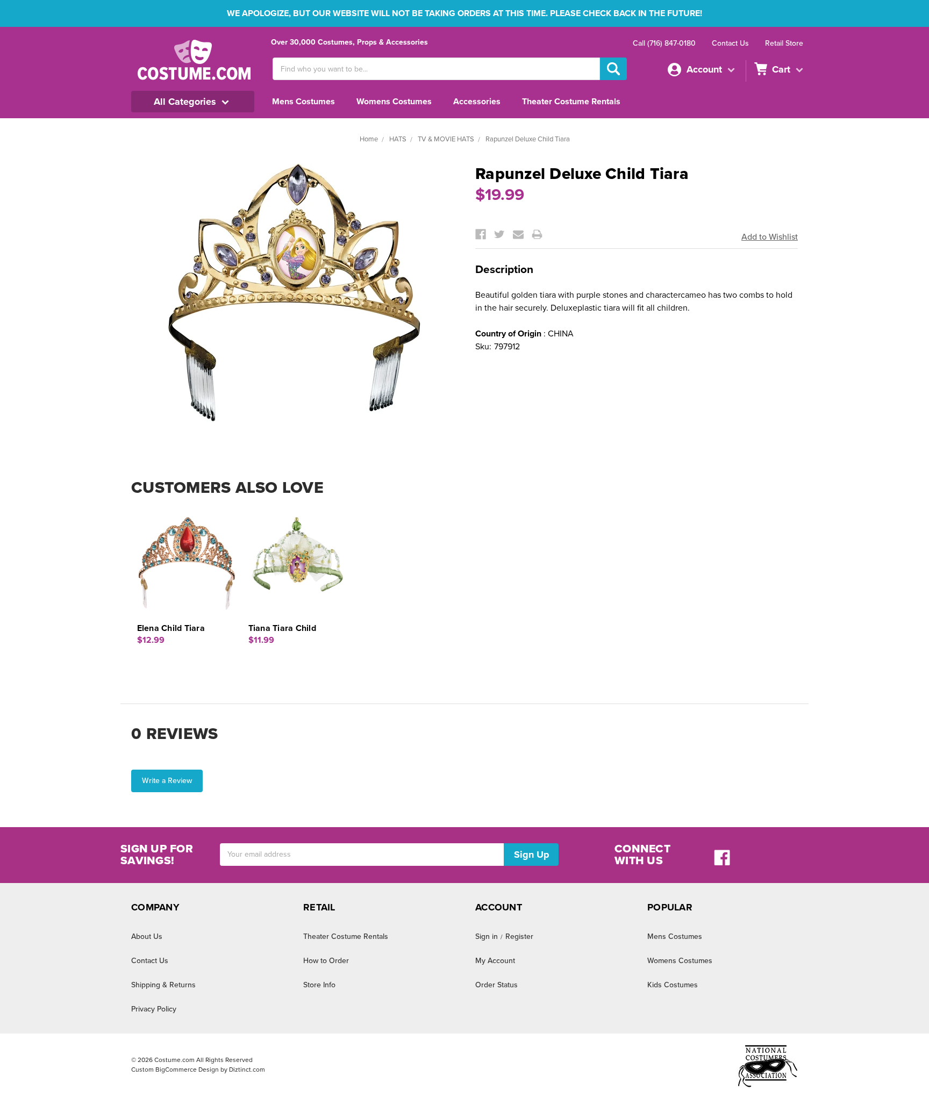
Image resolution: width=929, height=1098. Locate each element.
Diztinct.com (247, 1069)
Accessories (477, 101)
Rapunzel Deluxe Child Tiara (527, 139)
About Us (146, 936)
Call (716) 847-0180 (664, 43)
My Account (495, 960)
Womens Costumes (394, 101)
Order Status (496, 984)
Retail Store (784, 43)
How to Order (326, 960)
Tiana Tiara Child (282, 628)
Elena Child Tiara (171, 628)
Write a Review (167, 780)
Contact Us (730, 43)
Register (519, 936)
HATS (397, 139)
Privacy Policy (153, 1009)
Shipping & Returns (163, 984)
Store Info (319, 984)
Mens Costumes (303, 101)
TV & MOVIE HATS (446, 139)
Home (369, 139)
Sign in (486, 936)
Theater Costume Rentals (571, 101)
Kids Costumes (672, 984)
